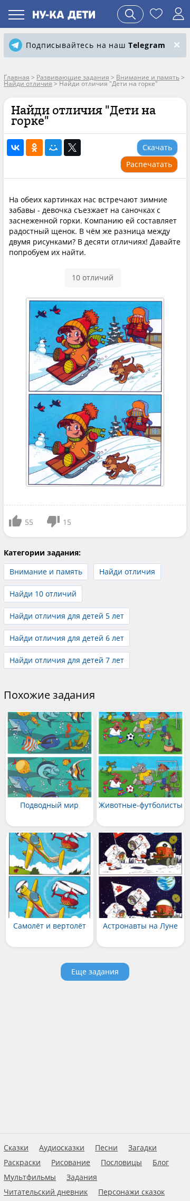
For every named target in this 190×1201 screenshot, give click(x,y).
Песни (106, 1147)
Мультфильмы (30, 1177)
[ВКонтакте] (15, 147)
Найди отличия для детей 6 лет (67, 638)
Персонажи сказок (131, 1192)
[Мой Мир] (53, 147)
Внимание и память (46, 572)
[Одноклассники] (34, 147)
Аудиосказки (61, 1147)
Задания (81, 1177)
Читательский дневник (46, 1192)
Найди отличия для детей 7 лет (67, 660)
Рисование (70, 1162)
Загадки (142, 1147)
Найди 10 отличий (43, 594)
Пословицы (121, 1162)
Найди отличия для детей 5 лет (67, 616)
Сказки (16, 1147)
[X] (72, 147)
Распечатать (149, 164)
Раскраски (22, 1162)
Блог (161, 1162)
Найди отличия (127, 572)
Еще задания (95, 971)
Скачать (157, 147)
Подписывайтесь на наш (95, 45)
